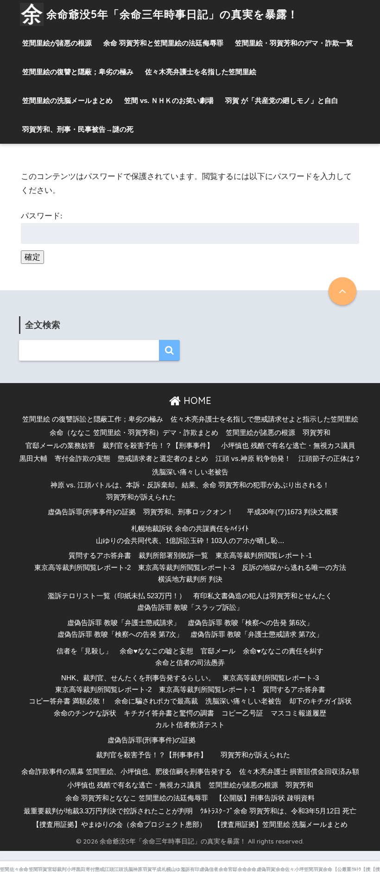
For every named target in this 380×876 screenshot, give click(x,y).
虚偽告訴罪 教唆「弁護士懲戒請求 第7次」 (256, 634)
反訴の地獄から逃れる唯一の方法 (294, 567)
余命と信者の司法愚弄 (190, 662)
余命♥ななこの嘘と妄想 (156, 651)
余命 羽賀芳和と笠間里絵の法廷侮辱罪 (163, 43)
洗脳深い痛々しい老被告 (190, 472)
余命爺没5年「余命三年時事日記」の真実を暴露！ (172, 14)
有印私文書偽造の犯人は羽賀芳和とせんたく (262, 596)
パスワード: (42, 215)
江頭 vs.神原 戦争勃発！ (253, 458)
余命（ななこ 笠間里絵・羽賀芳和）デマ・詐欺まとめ (134, 432)
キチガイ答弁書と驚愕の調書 (169, 713)
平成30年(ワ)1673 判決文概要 (292, 512)
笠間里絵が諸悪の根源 (57, 43)
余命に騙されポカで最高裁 (156, 701)
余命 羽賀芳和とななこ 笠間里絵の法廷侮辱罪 (136, 798)
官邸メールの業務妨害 (60, 445)
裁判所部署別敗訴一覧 (173, 555)
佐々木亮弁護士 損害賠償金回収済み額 (299, 771)
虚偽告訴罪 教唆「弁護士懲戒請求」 (123, 623)
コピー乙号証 (242, 713)
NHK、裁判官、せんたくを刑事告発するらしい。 (138, 678)
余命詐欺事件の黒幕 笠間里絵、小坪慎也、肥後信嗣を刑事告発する (126, 771)
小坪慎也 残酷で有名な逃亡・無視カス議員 (288, 445)
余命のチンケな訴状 (85, 713)
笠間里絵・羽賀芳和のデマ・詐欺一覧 (294, 43)
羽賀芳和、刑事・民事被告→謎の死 (77, 129)
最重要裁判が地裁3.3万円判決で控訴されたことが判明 (108, 811)
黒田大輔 (33, 458)
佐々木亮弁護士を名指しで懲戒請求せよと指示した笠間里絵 (264, 419)
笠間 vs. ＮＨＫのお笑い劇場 (169, 100)
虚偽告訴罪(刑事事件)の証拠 (92, 512)
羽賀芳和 (316, 432)
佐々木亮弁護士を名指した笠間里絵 (200, 72)
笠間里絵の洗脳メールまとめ (67, 100)
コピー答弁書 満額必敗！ (68, 701)
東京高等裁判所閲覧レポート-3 (186, 567)
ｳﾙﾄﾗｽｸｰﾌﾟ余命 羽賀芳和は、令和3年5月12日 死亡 (278, 811)
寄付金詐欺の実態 (82, 458)
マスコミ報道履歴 (298, 713)
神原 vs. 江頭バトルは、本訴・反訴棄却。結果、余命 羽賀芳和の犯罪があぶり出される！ (190, 485)
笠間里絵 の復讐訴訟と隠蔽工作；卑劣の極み (92, 419)
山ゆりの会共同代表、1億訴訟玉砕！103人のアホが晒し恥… (190, 540)
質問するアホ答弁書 (100, 555)
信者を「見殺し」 (84, 651)
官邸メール (218, 651)
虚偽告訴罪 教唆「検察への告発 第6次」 (250, 623)
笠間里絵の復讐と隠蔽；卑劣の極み (77, 72)
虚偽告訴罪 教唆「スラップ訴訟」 (190, 607)
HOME (196, 400)
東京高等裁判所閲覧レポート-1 (263, 555)
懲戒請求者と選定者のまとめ (163, 458)
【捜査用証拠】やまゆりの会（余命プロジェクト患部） (119, 824)
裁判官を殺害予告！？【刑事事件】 (158, 445)
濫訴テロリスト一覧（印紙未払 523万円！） (117, 596)
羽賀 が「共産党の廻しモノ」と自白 (281, 100)
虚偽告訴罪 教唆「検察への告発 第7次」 (120, 634)
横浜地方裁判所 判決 (190, 579)
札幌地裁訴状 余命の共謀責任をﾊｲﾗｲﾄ (190, 528)
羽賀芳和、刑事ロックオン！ (188, 512)
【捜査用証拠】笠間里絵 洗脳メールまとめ (281, 824)
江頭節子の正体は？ (329, 458)
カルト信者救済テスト (190, 725)
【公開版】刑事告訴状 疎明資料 (265, 798)
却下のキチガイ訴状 (320, 701)
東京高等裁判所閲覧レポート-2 (82, 567)
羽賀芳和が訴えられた (141, 497)
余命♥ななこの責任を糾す (283, 651)
